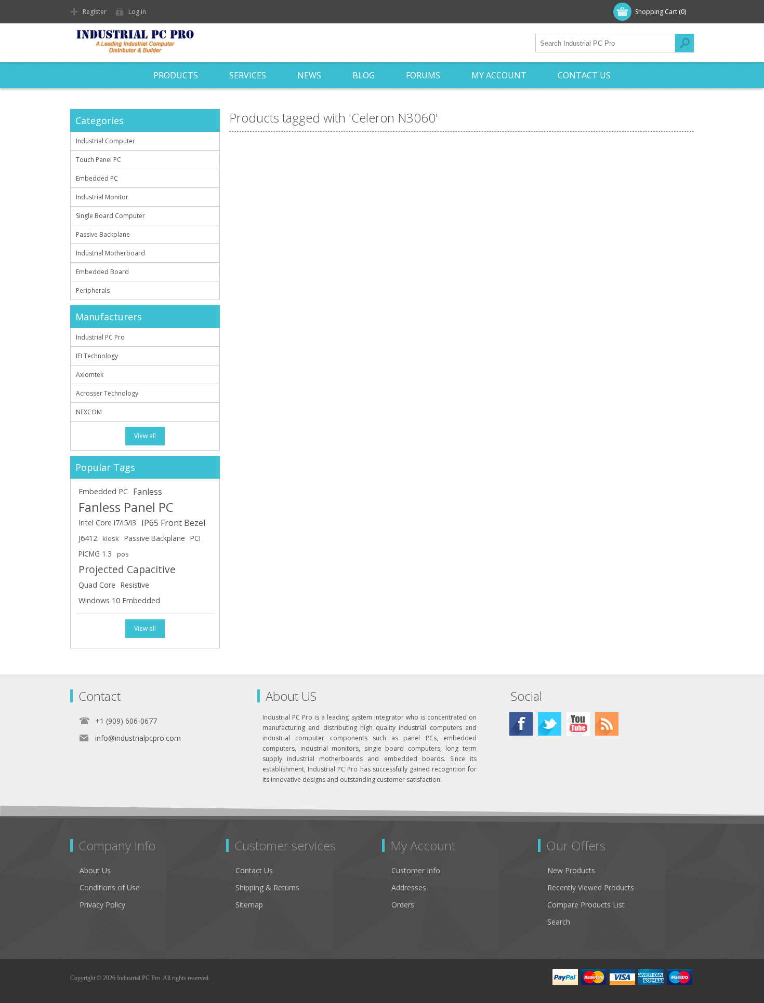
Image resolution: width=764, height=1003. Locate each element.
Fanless (147, 491)
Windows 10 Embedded (119, 600)
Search (684, 43)
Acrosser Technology (107, 393)
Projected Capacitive (127, 569)
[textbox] (605, 43)
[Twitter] (549, 724)
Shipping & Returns (267, 887)
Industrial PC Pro (100, 337)
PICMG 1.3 (95, 554)
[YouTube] (578, 724)
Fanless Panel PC (126, 507)
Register (95, 11)
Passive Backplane (103, 234)
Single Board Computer (110, 215)
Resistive (135, 585)
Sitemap (249, 905)
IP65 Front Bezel (173, 522)
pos (123, 554)
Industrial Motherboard (110, 253)
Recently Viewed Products (590, 887)
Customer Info (415, 870)
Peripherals (93, 290)
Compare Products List (586, 905)
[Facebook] (521, 724)
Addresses (408, 887)
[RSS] (606, 724)
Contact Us (254, 870)
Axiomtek (89, 374)
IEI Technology (97, 355)
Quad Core (96, 585)
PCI (195, 538)
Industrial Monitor (102, 197)
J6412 (87, 538)
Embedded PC (97, 178)
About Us (95, 870)
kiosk (110, 538)
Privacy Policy (102, 905)
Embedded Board (102, 271)
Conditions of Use (110, 887)
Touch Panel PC (98, 159)
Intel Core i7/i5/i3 (107, 522)
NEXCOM (89, 412)
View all (145, 435)
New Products (571, 870)
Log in (137, 11)
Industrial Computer (105, 141)
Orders (402, 905)
